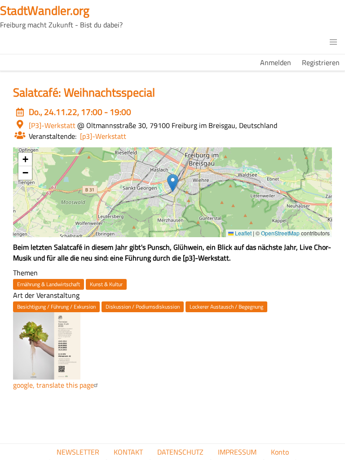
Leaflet (243, 233)
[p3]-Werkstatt (103, 136)
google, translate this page (53, 385)
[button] (333, 42)
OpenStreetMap (280, 233)
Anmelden (275, 62)
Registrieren (321, 62)
